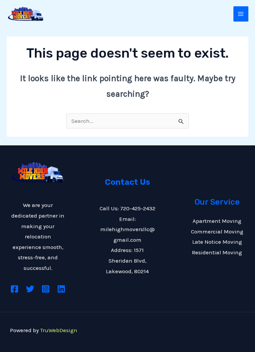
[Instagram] (46, 289)
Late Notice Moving (217, 241)
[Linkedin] (61, 289)
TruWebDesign (58, 330)
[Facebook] (14, 289)
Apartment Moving (217, 221)
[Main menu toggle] (241, 14)
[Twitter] (30, 289)
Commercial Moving (217, 231)
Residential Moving (217, 252)
